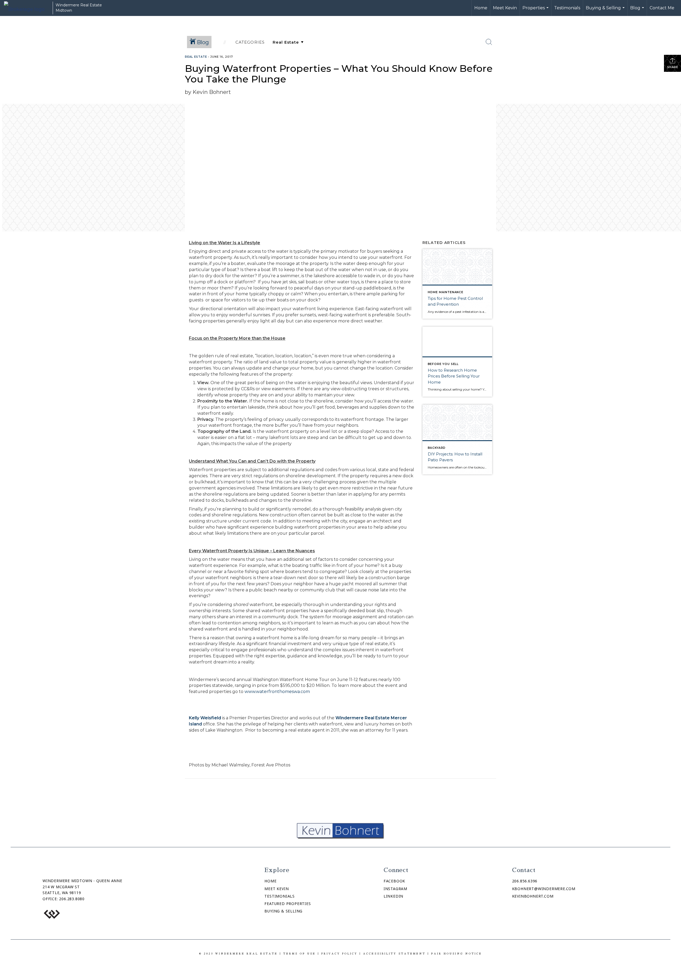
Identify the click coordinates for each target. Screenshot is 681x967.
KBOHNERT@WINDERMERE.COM (543, 888)
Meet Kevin (505, 7)
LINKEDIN (393, 896)
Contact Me (662, 7)
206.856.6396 (525, 880)
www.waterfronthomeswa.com (277, 691)
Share (672, 67)
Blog (637, 10)
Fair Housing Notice (456, 953)
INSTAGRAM (395, 888)
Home (480, 7)
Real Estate (196, 57)
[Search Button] (489, 42)
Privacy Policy (339, 953)
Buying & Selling (606, 10)
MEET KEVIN (276, 888)
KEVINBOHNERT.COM (533, 896)
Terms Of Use (299, 953)
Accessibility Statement (394, 953)
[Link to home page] (27, 8)
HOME (270, 880)
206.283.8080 (72, 898)
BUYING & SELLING (283, 911)
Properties (536, 10)
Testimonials (567, 7)
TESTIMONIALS (279, 896)
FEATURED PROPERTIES (287, 903)
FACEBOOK (394, 880)
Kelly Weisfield (205, 717)
